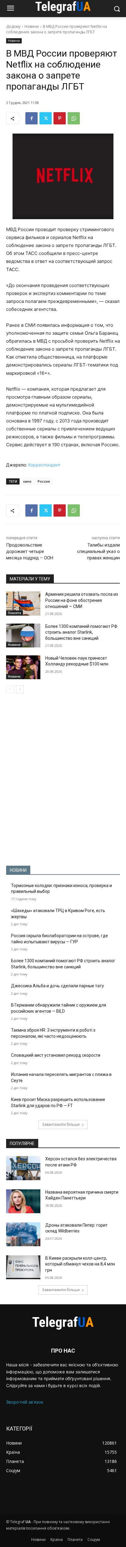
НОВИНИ (18, 870)
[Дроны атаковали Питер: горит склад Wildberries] (23, 1234)
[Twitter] (45, 118)
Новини (31, 26)
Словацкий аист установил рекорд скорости (55, 1055)
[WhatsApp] (74, 118)
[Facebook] (31, 118)
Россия (44, 481)
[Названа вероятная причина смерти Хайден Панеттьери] (23, 1201)
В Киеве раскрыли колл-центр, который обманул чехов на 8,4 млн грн (80, 1264)
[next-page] (20, 689)
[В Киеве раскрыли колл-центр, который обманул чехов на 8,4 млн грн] (23, 1267)
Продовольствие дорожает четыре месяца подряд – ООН (29, 551)
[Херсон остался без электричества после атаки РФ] (23, 1168)
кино (27, 481)
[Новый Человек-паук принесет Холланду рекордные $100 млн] (23, 667)
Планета (14, 613)
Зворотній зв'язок (24, 1402)
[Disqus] (63, 779)
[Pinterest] (60, 118)
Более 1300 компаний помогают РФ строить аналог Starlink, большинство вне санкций (81, 632)
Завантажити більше (61, 1124)
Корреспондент (44, 464)
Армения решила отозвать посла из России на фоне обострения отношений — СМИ (81, 600)
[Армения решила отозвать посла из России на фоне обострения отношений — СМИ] (23, 603)
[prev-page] (10, 689)
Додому (13, 26)
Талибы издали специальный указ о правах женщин (98, 551)
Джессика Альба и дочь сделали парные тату (57, 985)
